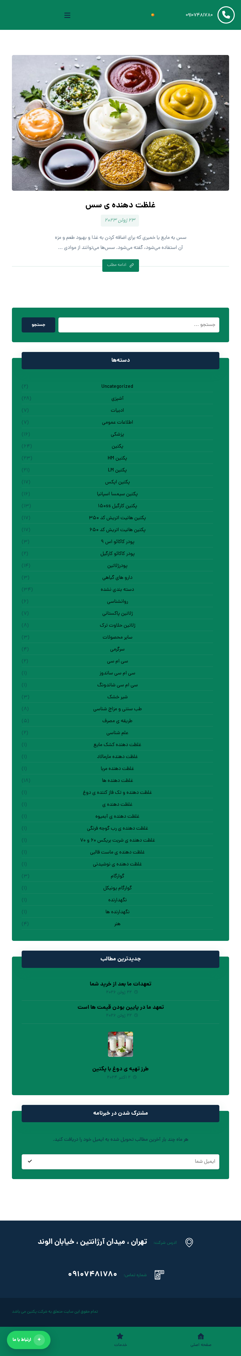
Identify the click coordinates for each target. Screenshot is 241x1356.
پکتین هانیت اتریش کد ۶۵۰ (117, 530)
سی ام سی (117, 661)
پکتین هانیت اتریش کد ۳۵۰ (117, 518)
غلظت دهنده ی (117, 805)
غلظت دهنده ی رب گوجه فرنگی (117, 828)
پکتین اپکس (117, 482)
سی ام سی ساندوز (117, 673)
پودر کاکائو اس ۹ (117, 542)
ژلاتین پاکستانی (117, 614)
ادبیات (117, 410)
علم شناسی (117, 733)
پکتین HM (117, 458)
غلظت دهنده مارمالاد (117, 757)
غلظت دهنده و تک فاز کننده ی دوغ (117, 793)
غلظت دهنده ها (117, 781)
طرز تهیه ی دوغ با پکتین (120, 1069)
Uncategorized (117, 387)
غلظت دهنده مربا (117, 769)
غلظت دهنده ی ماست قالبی (117, 852)
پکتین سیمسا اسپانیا (117, 494)
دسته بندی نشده (117, 590)
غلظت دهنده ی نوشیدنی (117, 864)
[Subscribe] (30, 1161)
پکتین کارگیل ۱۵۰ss (117, 506)
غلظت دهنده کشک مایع (117, 745)
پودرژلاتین (117, 566)
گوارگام (117, 876)
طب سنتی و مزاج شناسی (117, 709)
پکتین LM (117, 470)
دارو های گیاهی (117, 578)
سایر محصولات (117, 637)
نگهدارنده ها (117, 912)
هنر (117, 924)
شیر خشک (117, 697)
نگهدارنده (117, 900)
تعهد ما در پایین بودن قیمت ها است (121, 1007)
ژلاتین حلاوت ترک (117, 625)
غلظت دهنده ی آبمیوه (117, 817)
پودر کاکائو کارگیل (117, 554)
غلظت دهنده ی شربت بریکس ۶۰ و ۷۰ (117, 840)
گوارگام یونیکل (117, 888)
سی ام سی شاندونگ (117, 685)
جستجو (38, 324)
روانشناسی (117, 602)
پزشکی (117, 434)
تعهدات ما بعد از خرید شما (120, 984)
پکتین (117, 446)
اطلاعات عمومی (117, 422)
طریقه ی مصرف (117, 721)
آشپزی (117, 399)
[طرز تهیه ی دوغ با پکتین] (120, 1044)
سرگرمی (117, 649)
